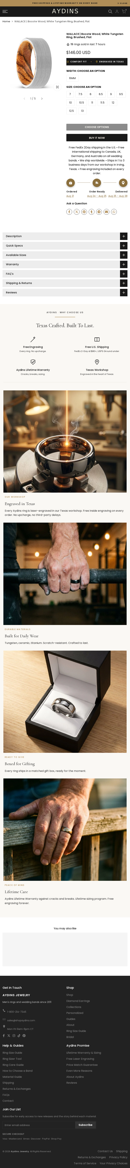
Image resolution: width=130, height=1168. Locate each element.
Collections (73, 1007)
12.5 (71, 111)
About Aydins (75, 1077)
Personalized (74, 1013)
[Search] (110, 11)
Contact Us (105, 1151)
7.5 (80, 94)
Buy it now (97, 138)
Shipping (8, 1083)
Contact (8, 1101)
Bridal (70, 1037)
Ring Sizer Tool (12, 1059)
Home (6, 21)
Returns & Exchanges (17, 1089)
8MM (72, 78)
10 (70, 103)
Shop (69, 995)
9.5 (121, 94)
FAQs (6, 1095)
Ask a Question (76, 203)
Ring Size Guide (76, 1031)
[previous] (24, 98)
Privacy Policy (118, 1157)
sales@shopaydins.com (21, 1020)
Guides (70, 1019)
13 (82, 111)
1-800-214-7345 (16, 1012)
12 (113, 103)
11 (92, 103)
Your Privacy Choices (113, 1163)
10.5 (81, 103)
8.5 (101, 94)
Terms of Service (85, 1163)
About (70, 1025)
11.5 (102, 103)
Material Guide (12, 1077)
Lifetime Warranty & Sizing (83, 1053)
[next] (42, 98)
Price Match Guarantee (82, 1065)
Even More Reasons (79, 1071)
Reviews (71, 1083)
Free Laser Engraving (80, 1059)
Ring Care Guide (13, 1065)
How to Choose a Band (17, 1071)
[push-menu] (5, 11)
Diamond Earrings (78, 1001)
